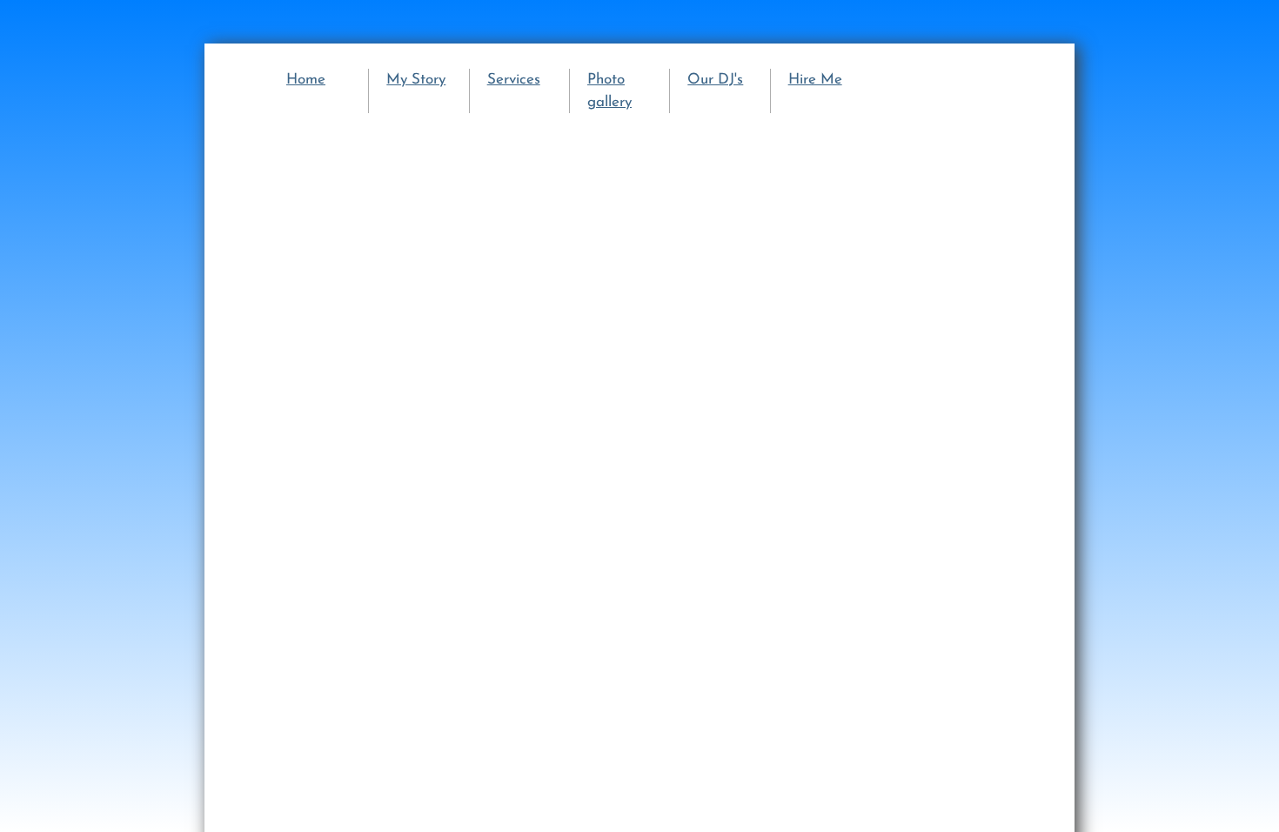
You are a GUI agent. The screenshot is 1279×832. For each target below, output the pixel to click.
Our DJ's (715, 79)
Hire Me (815, 79)
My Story (415, 79)
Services (513, 79)
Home (305, 79)
